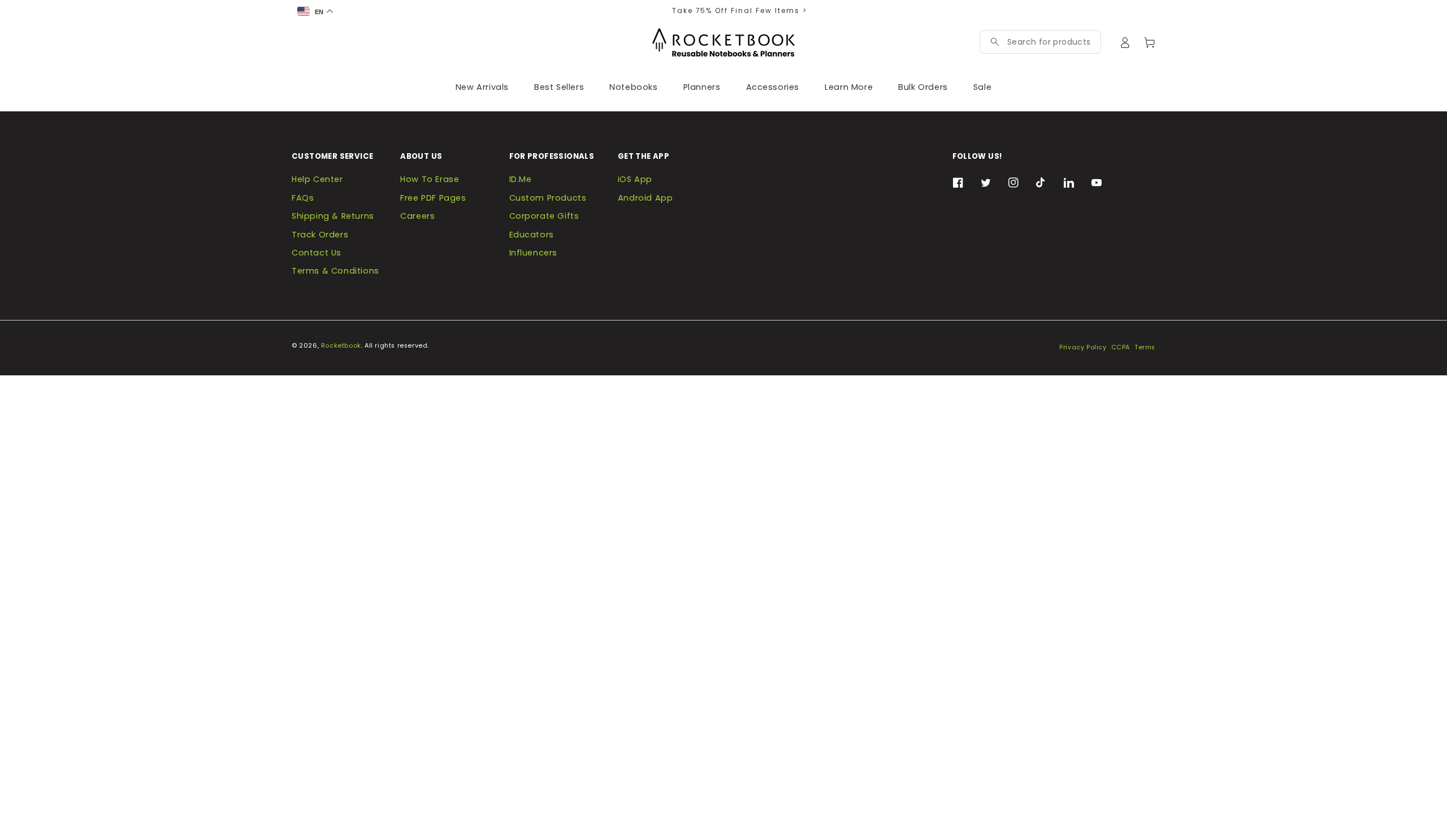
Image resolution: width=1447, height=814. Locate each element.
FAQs (303, 198)
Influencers (533, 252)
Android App (645, 198)
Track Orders (320, 234)
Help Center (317, 179)
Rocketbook (341, 345)
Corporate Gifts (544, 216)
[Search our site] (995, 42)
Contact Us (316, 252)
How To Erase (429, 179)
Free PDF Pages (433, 198)
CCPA (1120, 347)
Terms (1144, 347)
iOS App (635, 179)
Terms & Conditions (335, 270)
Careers (417, 216)
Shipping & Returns (333, 216)
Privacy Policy (1082, 347)
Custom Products (548, 198)
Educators (531, 234)
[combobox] (1048, 42)
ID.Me (520, 179)
